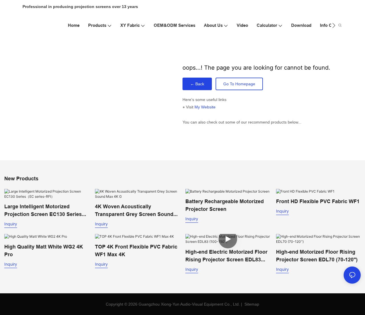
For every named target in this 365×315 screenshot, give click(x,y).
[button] (333, 25)
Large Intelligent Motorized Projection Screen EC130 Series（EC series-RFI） (43, 210)
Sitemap (251, 304)
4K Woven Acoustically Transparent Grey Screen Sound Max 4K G (134, 210)
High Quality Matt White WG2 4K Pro (43, 250)
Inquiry (10, 223)
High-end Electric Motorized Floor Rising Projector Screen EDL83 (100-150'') (226, 256)
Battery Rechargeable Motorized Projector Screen (224, 205)
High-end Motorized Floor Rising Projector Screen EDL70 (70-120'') (317, 255)
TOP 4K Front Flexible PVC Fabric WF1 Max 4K (136, 250)
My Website (205, 107)
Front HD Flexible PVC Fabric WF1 (318, 201)
